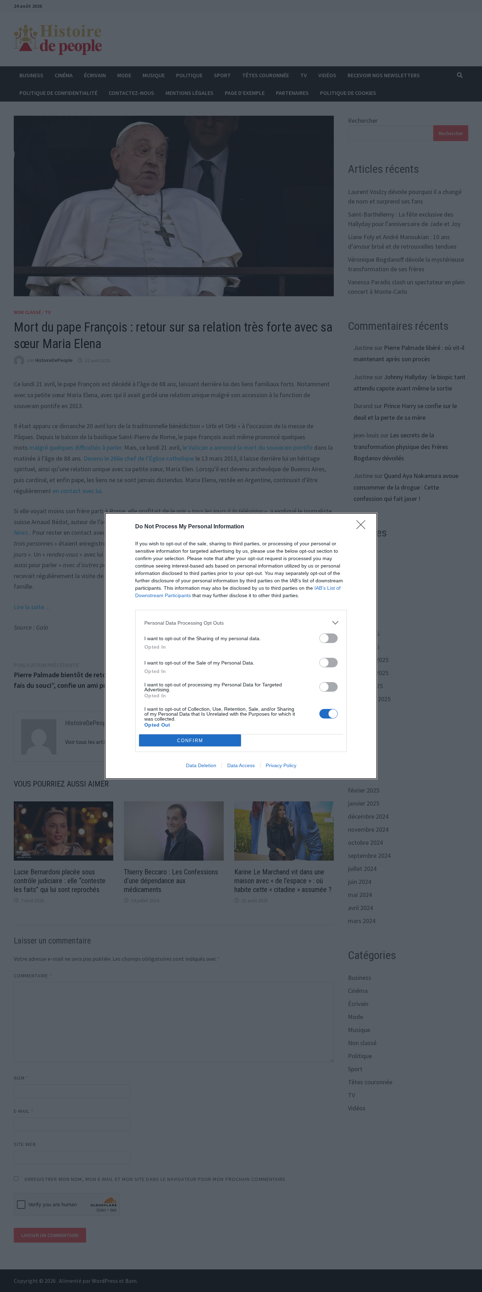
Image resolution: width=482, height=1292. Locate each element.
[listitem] (241, 622)
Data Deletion (201, 765)
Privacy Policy (281, 765)
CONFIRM (190, 740)
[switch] (328, 638)
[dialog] (241, 646)
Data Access (241, 765)
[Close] (363, 527)
